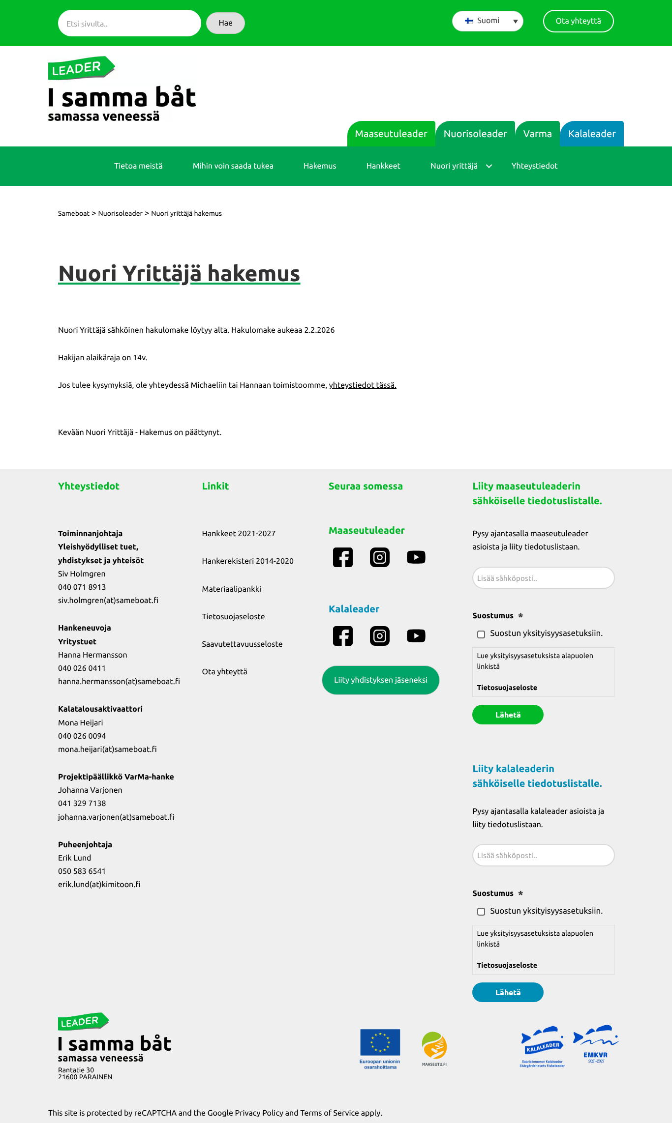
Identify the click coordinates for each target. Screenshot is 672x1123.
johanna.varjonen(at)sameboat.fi (116, 817)
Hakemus (320, 166)
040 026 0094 (82, 736)
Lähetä (508, 714)
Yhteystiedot (535, 166)
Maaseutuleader (391, 133)
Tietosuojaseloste (233, 616)
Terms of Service (329, 1113)
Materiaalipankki (232, 589)
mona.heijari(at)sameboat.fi (107, 749)
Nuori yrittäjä (454, 166)
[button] (225, 23)
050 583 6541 (82, 871)
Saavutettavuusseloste (242, 644)
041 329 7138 (82, 803)
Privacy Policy (259, 1113)
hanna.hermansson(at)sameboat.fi (119, 681)
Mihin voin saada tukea (233, 166)
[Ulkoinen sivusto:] (344, 557)
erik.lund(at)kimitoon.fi (99, 884)
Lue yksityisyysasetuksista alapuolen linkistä (535, 671)
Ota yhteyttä (224, 671)
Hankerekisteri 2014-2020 (248, 561)
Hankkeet (383, 166)
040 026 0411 (82, 668)
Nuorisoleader (475, 133)
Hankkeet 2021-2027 (239, 533)
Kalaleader (592, 133)
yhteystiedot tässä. (363, 385)
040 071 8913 (82, 587)
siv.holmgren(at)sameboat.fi (108, 600)
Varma (537, 133)
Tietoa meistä (138, 166)
